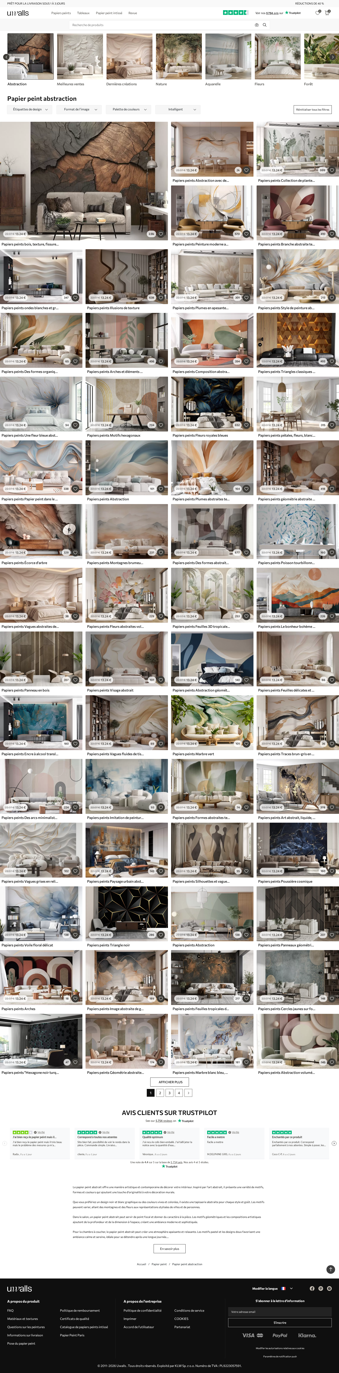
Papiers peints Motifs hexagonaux (113, 435)
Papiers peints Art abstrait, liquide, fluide (286, 817)
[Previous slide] (6, 57)
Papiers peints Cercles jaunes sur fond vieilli (286, 1009)
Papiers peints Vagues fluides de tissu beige (115, 754)
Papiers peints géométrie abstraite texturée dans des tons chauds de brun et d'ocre (286, 499)
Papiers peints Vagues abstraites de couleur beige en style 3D (30, 626)
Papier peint (159, 1264)
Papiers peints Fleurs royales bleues (200, 435)
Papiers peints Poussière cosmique (285, 881)
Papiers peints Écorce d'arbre (24, 563)
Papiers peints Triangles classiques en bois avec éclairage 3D (286, 371)
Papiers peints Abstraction (108, 499)
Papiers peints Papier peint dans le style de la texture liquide (30, 499)
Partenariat (182, 1327)
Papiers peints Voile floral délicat (27, 945)
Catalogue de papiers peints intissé (84, 1327)
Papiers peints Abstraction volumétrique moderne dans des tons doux (286, 1072)
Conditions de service (189, 1310)
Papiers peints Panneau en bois (25, 690)
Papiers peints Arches (18, 1009)
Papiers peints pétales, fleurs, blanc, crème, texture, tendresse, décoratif (286, 435)
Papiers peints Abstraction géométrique (201, 690)
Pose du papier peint (21, 1343)
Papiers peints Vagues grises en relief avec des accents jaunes (30, 881)
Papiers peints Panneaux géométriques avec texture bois (286, 945)
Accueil (141, 1264)
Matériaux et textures (22, 1318)
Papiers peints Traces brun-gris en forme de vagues (286, 754)
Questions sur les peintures (26, 1327)
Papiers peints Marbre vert (193, 754)
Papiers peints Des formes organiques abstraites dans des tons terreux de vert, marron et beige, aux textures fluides (30, 371)
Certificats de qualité (74, 1318)
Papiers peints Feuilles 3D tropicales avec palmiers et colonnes (201, 626)
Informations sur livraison (25, 1335)
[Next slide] (333, 57)
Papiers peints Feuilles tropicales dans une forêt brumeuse (201, 1009)
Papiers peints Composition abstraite (201, 371)
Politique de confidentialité (142, 1310)
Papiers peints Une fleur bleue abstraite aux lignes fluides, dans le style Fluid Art (30, 435)
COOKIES (181, 1318)
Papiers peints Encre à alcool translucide (30, 754)
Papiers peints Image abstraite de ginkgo (115, 1009)
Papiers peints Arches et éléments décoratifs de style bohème (115, 371)
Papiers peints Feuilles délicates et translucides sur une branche (286, 690)
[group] (80, 59)
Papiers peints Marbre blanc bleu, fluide (201, 1072)
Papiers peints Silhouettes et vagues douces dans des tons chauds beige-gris (201, 881)
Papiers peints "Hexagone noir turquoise (30, 1072)
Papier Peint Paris (72, 1335)
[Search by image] (257, 25)
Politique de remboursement (80, 1310)
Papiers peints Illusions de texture (113, 308)
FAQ (10, 1310)
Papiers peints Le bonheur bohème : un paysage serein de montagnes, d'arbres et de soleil (286, 626)
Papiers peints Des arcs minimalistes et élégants (30, 817)
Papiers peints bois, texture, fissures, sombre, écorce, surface (30, 244)
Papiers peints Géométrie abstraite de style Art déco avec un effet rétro (115, 1072)
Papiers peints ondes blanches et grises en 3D (30, 308)
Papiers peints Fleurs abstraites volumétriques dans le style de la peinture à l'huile (115, 626)
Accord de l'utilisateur (139, 1327)
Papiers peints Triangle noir (108, 945)
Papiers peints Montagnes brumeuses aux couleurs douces (115, 563)
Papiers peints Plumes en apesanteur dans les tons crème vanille (201, 308)
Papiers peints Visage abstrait (110, 690)
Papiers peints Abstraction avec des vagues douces (201, 180)
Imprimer (130, 1318)
